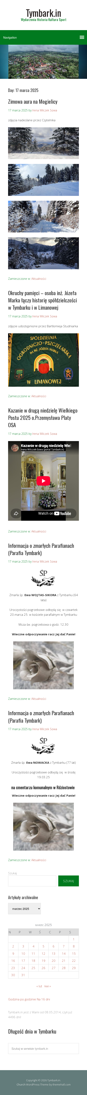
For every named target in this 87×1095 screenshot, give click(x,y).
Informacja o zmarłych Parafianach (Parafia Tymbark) (41, 549)
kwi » (48, 986)
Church (21, 1084)
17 (23, 961)
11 (33, 953)
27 (53, 968)
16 (13, 961)
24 (23, 968)
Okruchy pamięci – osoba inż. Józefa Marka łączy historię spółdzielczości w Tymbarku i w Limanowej (42, 300)
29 (74, 968)
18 (33, 961)
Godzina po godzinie (22, 999)
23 (13, 968)
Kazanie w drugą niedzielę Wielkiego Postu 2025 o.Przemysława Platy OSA (42, 417)
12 (43, 953)
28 (64, 968)
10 (23, 953)
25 (33, 968)
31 (23, 975)
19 (43, 961)
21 (64, 961)
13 (53, 953)
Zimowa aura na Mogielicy (32, 101)
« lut (39, 986)
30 (13, 975)
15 (74, 953)
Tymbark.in (43, 12)
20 (53, 961)
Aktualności (38, 279)
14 (64, 953)
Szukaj (12, 873)
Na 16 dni (43, 999)
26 (43, 968)
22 (74, 961)
